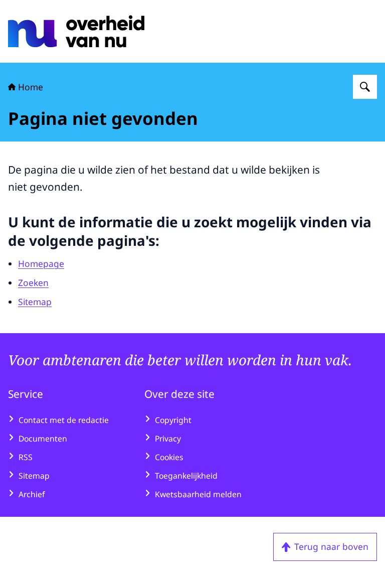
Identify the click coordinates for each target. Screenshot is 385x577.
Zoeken (33, 282)
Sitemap (35, 302)
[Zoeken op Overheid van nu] (365, 87)
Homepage (41, 263)
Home (30, 87)
